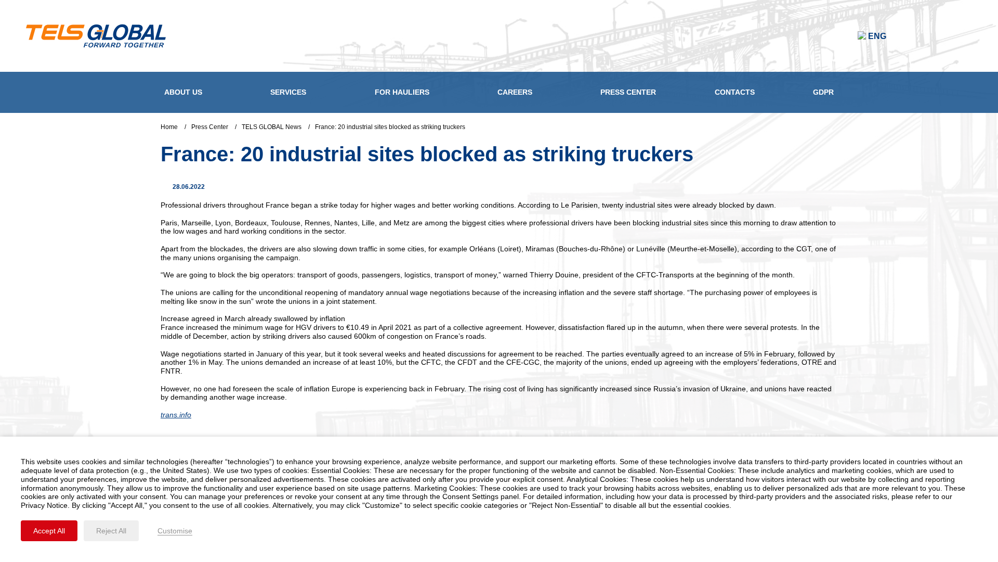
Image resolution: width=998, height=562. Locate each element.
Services (288, 92)
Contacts (735, 92)
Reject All (111, 531)
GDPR (823, 92)
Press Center (628, 92)
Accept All (49, 531)
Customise (174, 531)
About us (183, 92)
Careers (514, 92)
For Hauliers (402, 92)
